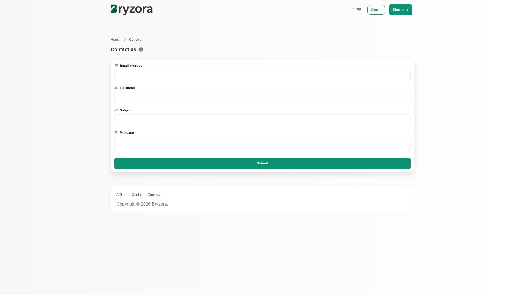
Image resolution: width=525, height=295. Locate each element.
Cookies (154, 195)
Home (115, 40)
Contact (137, 195)
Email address (130, 65)
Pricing (356, 9)
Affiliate (121, 195)
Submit (262, 163)
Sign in (376, 10)
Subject (125, 110)
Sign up (398, 10)
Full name (127, 88)
